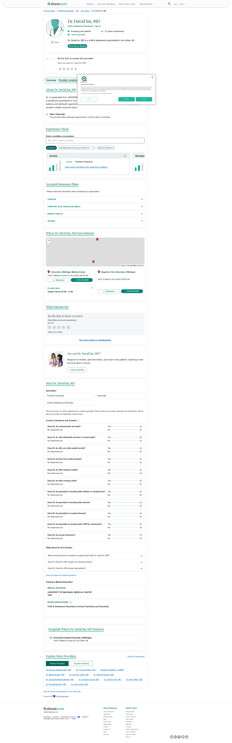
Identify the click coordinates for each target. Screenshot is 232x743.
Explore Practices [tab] (81, 663)
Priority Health (55, 214)
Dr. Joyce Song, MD (79, 684)
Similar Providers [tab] (57, 663)
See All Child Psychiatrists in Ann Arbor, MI (62, 691)
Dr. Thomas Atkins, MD (86, 669)
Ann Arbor (85, 10)
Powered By (48, 696)
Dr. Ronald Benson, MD (56, 684)
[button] (78, 420)
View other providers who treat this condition (86, 167)
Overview (51, 80)
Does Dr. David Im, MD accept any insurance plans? (70, 561)
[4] (72, 68)
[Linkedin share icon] (179, 737)
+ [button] (48, 240)
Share (57, 42)
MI (77, 10)
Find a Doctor (49, 10)
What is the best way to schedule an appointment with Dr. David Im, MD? (79, 555)
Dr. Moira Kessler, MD (55, 674)
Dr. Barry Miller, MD (134, 679)
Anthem (51, 221)
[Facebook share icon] (172, 737)
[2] (64, 68)
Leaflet (123, 265)
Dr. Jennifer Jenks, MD (79, 674)
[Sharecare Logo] (57, 4)
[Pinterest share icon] (186, 737)
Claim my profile (77, 369)
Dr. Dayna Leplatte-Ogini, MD (58, 669)
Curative (51, 199)
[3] (68, 68)
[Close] (152, 77)
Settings (89, 99)
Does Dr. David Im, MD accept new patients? (67, 568)
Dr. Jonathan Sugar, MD (89, 679)
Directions (59, 280)
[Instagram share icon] (175, 737)
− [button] (48, 243)
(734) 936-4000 (83, 280)
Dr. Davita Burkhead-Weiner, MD (60, 679)
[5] (76, 68)
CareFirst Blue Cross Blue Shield (63, 206)
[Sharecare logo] (70, 709)
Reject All (126, 99)
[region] (116, 89)
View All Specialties (136, 656)
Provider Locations (68, 80)
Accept (143, 99)
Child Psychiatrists (66, 10)
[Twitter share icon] (183, 737)
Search (169, 3)
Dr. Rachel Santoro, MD (104, 674)
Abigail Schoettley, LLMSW (112, 669)
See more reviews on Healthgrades (95, 340)
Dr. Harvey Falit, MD (112, 679)
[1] (60, 68)
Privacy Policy (94, 90)
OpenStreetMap (132, 265)
